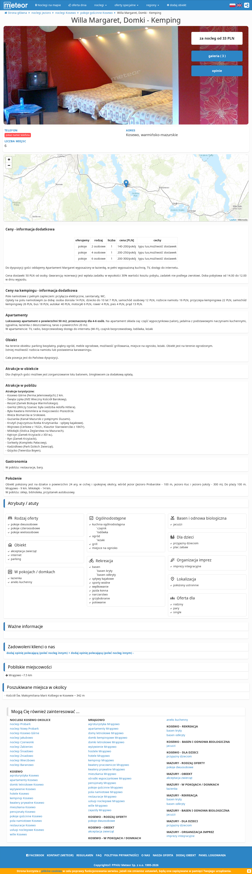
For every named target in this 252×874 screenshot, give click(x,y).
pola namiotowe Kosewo (26, 821)
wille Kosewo (18, 834)
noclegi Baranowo (21, 765)
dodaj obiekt (186, 855)
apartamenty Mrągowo (103, 728)
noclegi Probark (20, 724)
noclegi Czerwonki (22, 742)
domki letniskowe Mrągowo (106, 742)
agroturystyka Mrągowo (104, 724)
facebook (36, 855)
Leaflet (233, 219)
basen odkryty (176, 735)
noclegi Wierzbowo (22, 760)
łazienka (172, 788)
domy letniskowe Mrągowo (105, 733)
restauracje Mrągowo (102, 796)
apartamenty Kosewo (24, 780)
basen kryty (174, 730)
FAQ (99, 855)
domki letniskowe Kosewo (27, 784)
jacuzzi (171, 746)
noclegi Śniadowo (21, 751)
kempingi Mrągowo (101, 760)
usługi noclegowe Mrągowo (106, 801)
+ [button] (9, 159)
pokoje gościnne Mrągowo (105, 787)
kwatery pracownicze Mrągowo (108, 765)
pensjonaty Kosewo (22, 812)
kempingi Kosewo (21, 798)
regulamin (84, 855)
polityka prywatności (121, 855)
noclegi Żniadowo (21, 756)
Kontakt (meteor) (60, 855)
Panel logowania (212, 855)
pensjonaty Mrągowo (102, 783)
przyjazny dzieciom (179, 756)
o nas (145, 855)
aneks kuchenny (177, 720)
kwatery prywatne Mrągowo (106, 769)
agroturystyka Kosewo (24, 775)
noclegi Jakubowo (21, 737)
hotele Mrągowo (99, 756)
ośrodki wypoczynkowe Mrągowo (109, 778)
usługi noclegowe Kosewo (27, 830)
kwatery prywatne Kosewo (27, 802)
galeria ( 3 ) (217, 56)
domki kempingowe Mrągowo (107, 737)
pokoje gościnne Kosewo (26, 816)
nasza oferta (163, 855)
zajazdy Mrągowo (99, 810)
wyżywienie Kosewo (23, 789)
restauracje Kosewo (23, 825)
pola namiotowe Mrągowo (105, 792)
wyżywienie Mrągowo (102, 747)
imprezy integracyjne (181, 836)
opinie (217, 71)
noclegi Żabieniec (21, 747)
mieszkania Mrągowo (102, 774)
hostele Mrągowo (99, 751)
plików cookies (51, 871)
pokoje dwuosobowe (101, 821)
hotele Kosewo (19, 793)
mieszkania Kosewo (22, 807)
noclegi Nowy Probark (24, 728)
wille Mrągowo (97, 805)
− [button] (9, 165)
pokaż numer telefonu (18, 135)
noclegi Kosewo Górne (24, 733)
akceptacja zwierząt (101, 831)
